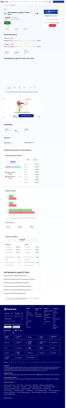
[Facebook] (13, 332)
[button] (58, 2)
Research (25, 1)
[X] (13, 330)
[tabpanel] (31, 173)
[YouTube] (16, 330)
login (21, 91)
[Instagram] (18, 330)
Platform (16, 1)
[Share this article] (40, 13)
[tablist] (22, 87)
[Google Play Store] (8, 327)
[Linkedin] (20, 330)
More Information (7, 398)
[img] (22, 72)
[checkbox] (45, 22)
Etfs (9, 5)
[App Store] (16, 327)
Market (29, 1)
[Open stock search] (45, 1)
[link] (8, 313)
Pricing (20, 1)
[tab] (9, 88)
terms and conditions (55, 22)
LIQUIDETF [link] (13, 5)
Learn (33, 1)
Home (6, 5)
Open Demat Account (27, 91)
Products (11, 1)
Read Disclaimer (44, 370)
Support (40, 1)
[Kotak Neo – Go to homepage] (4, 2)
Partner (36, 1)
